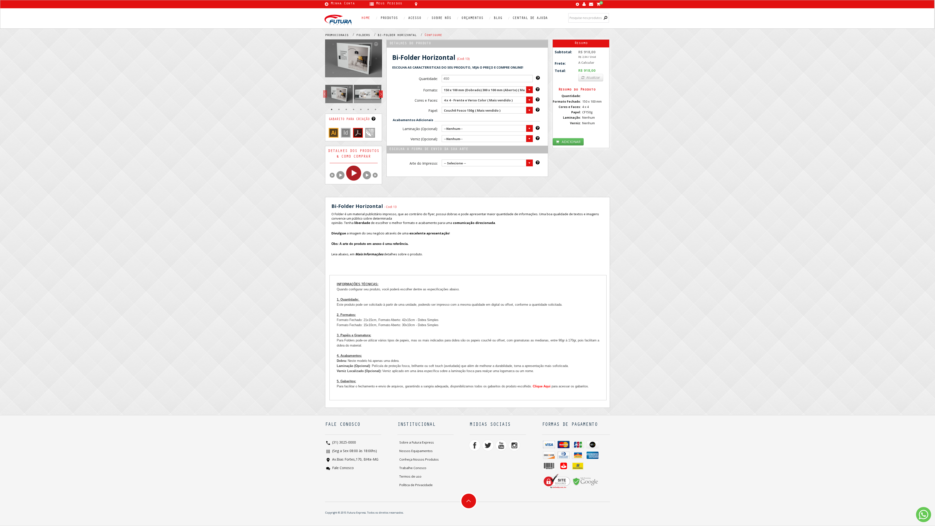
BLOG (498, 18)
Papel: (433, 110)
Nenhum (588, 117)
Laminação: (572, 118)
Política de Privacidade (416, 485)
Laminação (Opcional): (420, 128)
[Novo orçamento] (577, 4)
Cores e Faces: (426, 100)
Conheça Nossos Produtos (419, 459)
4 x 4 (585, 107)
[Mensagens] (591, 3)
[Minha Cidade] (450, 4)
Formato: (430, 90)
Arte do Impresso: (424, 163)
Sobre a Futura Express (416, 442)
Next (380, 94)
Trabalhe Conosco (412, 468)
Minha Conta (343, 3)
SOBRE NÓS (441, 18)
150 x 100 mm (592, 101)
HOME (365, 18)
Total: (560, 70)
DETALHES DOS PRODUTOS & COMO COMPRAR (353, 154)
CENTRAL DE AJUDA (530, 18)
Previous (325, 94)
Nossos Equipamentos (416, 451)
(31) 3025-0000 (343, 443)
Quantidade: (428, 78)
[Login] (584, 3)
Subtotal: (563, 51)
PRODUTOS (389, 18)
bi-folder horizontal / (401, 35)
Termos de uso (410, 476)
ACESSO (414, 18)
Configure (433, 35)
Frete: (560, 63)
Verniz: (575, 123)
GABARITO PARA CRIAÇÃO (350, 119)
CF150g (587, 112)
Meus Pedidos (389, 3)
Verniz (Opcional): (424, 139)
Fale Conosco (342, 468)
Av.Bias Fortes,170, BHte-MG (354, 460)
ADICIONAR (571, 141)
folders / (367, 35)
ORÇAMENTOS (472, 18)
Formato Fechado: (567, 101)
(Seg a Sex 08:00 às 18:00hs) (354, 451)
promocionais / (340, 35)
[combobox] (487, 89)
